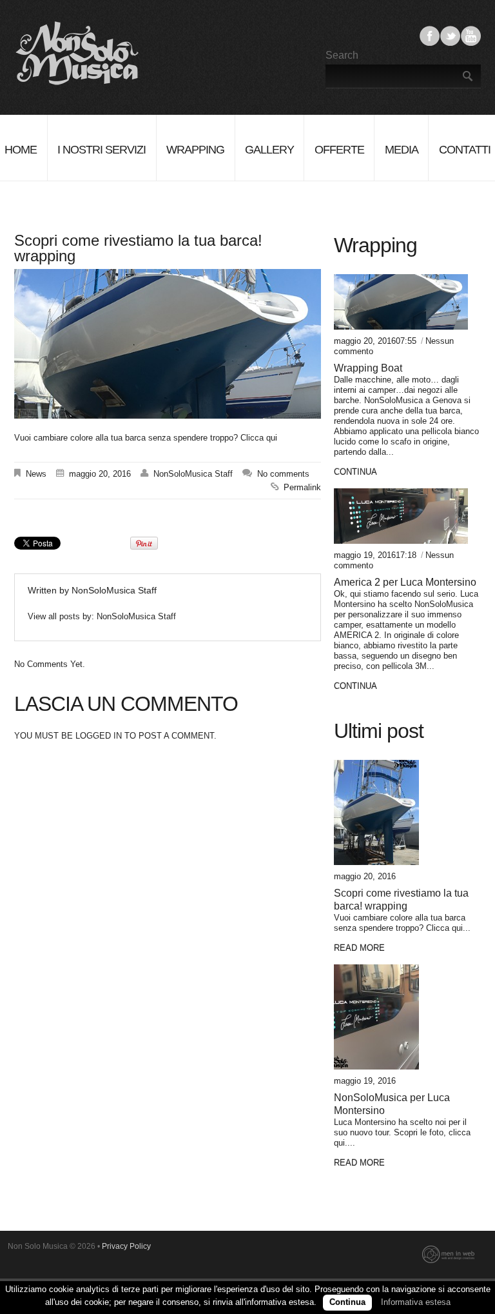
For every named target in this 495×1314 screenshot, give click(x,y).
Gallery (269, 149)
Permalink (302, 487)
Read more (359, 948)
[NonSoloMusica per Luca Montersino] (401, 1017)
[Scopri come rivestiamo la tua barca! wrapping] (401, 812)
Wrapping (195, 149)
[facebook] (430, 45)
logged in (98, 736)
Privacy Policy (126, 1246)
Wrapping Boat (368, 368)
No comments (283, 474)
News (36, 474)
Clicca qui (257, 438)
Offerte (339, 149)
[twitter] (450, 45)
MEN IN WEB (448, 1254)
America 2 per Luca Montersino (405, 582)
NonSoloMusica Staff (193, 474)
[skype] (471, 45)
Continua (347, 1302)
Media (401, 149)
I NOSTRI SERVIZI (101, 149)
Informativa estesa (416, 1302)
